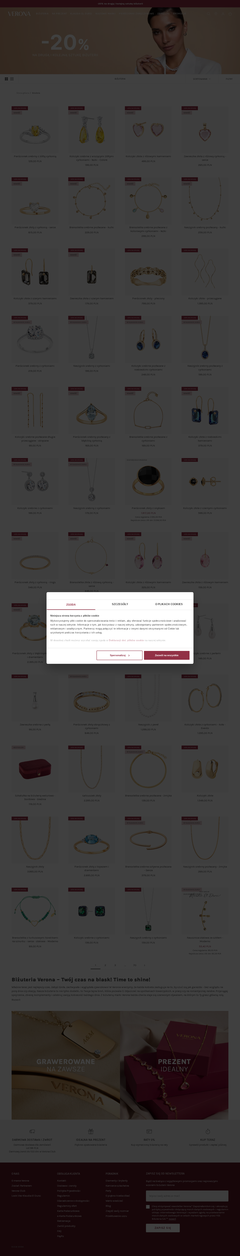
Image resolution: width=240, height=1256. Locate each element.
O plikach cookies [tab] (169, 604)
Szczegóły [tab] (120, 604)
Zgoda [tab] (71, 604)
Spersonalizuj (118, 655)
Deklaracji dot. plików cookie (126, 640)
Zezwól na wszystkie (166, 655)
